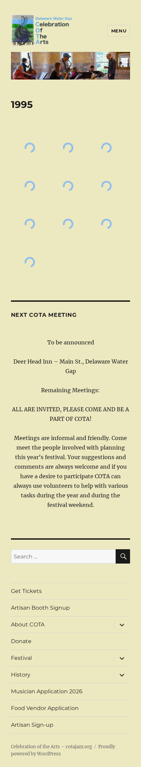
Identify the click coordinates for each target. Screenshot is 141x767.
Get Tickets (26, 591)
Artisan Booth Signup (40, 608)
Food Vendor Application (45, 708)
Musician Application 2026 (46, 691)
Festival (21, 658)
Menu (118, 30)
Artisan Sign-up (32, 725)
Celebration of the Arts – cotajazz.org (51, 747)
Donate (21, 641)
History (20, 674)
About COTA (27, 624)
